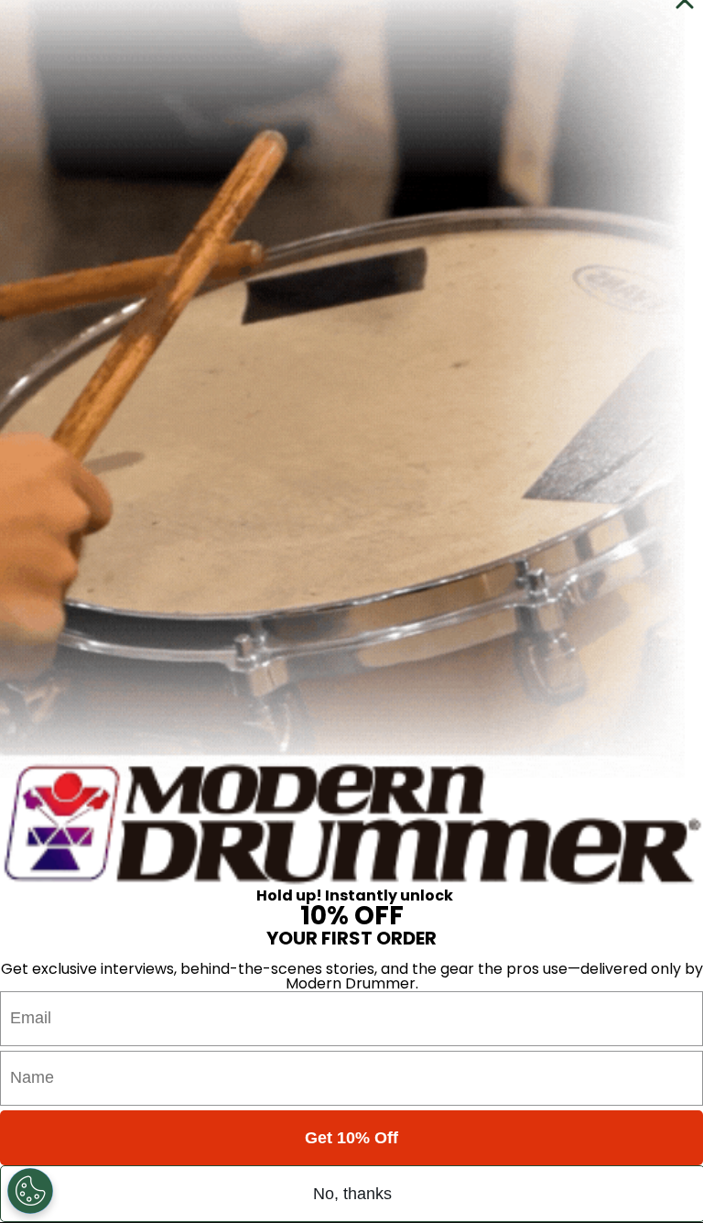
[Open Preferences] (30, 1191)
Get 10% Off (351, 1138)
